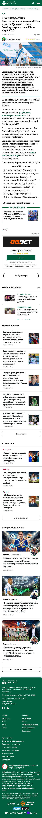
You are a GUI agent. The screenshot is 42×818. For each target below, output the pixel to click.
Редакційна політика (10, 750)
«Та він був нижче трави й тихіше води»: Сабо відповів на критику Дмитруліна (14, 457)
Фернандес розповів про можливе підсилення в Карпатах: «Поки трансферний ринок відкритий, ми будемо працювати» (14, 357)
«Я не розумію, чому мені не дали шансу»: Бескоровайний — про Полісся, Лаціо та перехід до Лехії (14, 477)
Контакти (6, 760)
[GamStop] (21, 808)
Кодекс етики (7, 753)
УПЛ (3, 14)
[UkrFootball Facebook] (3, 708)
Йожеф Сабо (7, 450)
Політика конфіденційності (13, 741)
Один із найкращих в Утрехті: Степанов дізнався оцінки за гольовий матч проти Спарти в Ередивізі (13, 337)
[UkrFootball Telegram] (8, 708)
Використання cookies (11, 744)
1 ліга (4, 725)
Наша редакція (8, 757)
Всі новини (21, 434)
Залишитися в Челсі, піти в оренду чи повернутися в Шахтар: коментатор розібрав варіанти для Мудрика (20, 562)
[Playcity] (13, 803)
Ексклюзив (26, 718)
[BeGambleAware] (15, 813)
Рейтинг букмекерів (30, 725)
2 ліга (4, 728)
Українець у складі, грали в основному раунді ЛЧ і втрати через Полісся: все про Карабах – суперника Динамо (19, 651)
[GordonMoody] (27, 803)
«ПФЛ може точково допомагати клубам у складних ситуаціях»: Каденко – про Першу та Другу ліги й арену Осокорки (14, 501)
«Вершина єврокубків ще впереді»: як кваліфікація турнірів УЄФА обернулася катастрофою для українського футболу (20, 607)
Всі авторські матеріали (21, 669)
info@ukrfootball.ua (9, 704)
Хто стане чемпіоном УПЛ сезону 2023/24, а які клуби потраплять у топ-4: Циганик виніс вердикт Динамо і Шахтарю (15, 217)
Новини (25, 715)
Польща (6, 469)
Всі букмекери (21, 276)
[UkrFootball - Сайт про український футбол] (8, 3)
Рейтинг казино (28, 728)
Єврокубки (6, 718)
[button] (32, 3)
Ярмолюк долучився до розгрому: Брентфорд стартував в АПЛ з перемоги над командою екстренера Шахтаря (14, 418)
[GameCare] (32, 813)
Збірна (4, 715)
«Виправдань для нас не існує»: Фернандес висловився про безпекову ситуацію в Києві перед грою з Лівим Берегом (15, 379)
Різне (24, 722)
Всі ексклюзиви (21, 518)
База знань (26, 731)
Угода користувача (9, 747)
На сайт (21, 258)
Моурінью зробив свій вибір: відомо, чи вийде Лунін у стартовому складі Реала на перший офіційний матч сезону (14, 399)
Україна (5, 492)
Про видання (7, 738)
